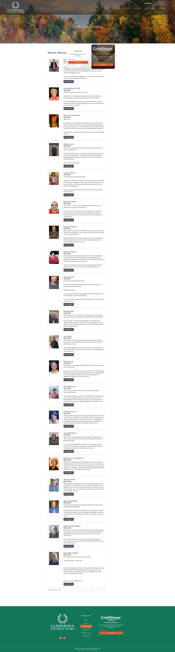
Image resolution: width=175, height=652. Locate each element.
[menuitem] (107, 8)
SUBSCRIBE (78, 62)
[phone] (64, 638)
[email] (60, 638)
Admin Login (94, 650)
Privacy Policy (81, 650)
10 (92, 589)
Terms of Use (88, 650)
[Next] (104, 590)
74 (101, 589)
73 (98, 589)
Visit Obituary (69, 81)
